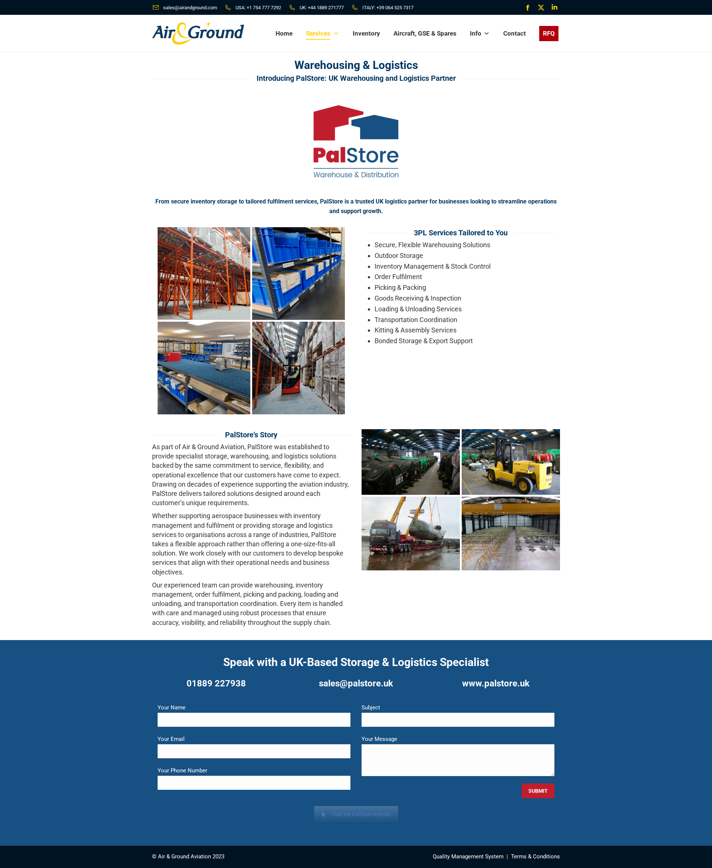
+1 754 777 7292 (264, 7)
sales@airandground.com (190, 7)
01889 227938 (216, 683)
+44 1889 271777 (326, 7)
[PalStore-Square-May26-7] (298, 368)
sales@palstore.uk (356, 683)
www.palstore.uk (496, 683)
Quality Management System (468, 856)
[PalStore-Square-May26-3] (204, 273)
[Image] (356, 141)
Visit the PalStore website (361, 814)
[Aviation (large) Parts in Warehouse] (411, 462)
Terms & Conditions (535, 856)
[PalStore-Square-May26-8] (204, 368)
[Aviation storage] (411, 533)
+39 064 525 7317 (394, 7)
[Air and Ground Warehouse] (511, 533)
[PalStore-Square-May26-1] (298, 273)
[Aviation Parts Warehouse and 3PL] (511, 462)
